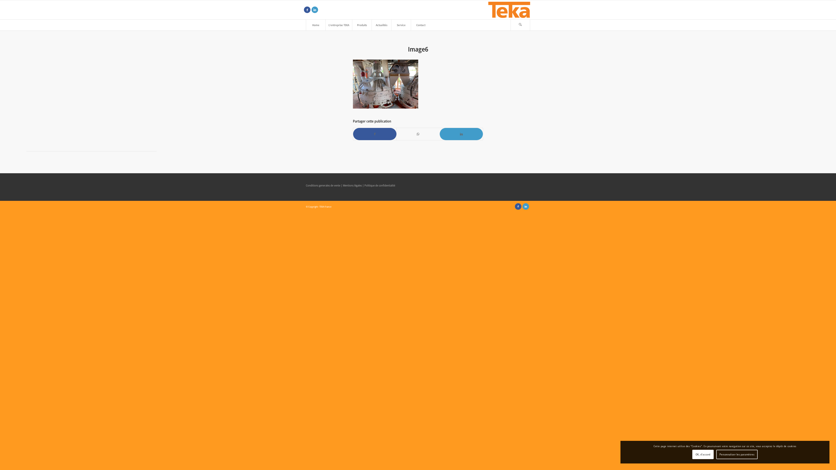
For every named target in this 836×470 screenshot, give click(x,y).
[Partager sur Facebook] (374, 134)
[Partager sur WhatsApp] (418, 134)
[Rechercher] (520, 25)
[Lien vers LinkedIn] (315, 10)
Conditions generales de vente (323, 185)
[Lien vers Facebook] (307, 10)
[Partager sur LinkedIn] (461, 134)
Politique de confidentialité (379, 185)
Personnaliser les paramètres (737, 454)
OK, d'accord (703, 454)
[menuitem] (315, 25)
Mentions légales (352, 185)
